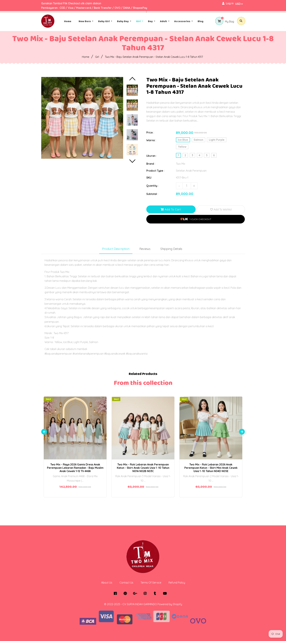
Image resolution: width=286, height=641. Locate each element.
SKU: (149, 177)
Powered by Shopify (170, 604)
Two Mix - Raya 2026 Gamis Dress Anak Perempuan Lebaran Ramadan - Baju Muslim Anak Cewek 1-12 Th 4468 (75, 468)
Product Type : (155, 170)
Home (85, 56)
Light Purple (216, 139)
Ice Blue (183, 139)
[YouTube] (166, 593)
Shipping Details (171, 249)
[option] (82, 118)
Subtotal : (152, 194)
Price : (150, 132)
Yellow (182, 146)
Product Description (115, 249)
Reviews (144, 249)
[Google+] (136, 593)
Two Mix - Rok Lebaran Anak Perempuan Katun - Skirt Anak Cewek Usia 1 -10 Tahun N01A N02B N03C (143, 468)
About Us (106, 582)
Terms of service (151, 582)
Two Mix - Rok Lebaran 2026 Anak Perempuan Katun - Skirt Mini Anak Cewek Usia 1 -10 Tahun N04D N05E (211, 468)
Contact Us (126, 582)
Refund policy (176, 582)
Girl (97, 56)
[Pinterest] (126, 593)
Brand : (150, 163)
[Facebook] (116, 593)
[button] (195, 219)
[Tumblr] (156, 593)
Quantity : (152, 185)
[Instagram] (146, 593)
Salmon (198, 139)
